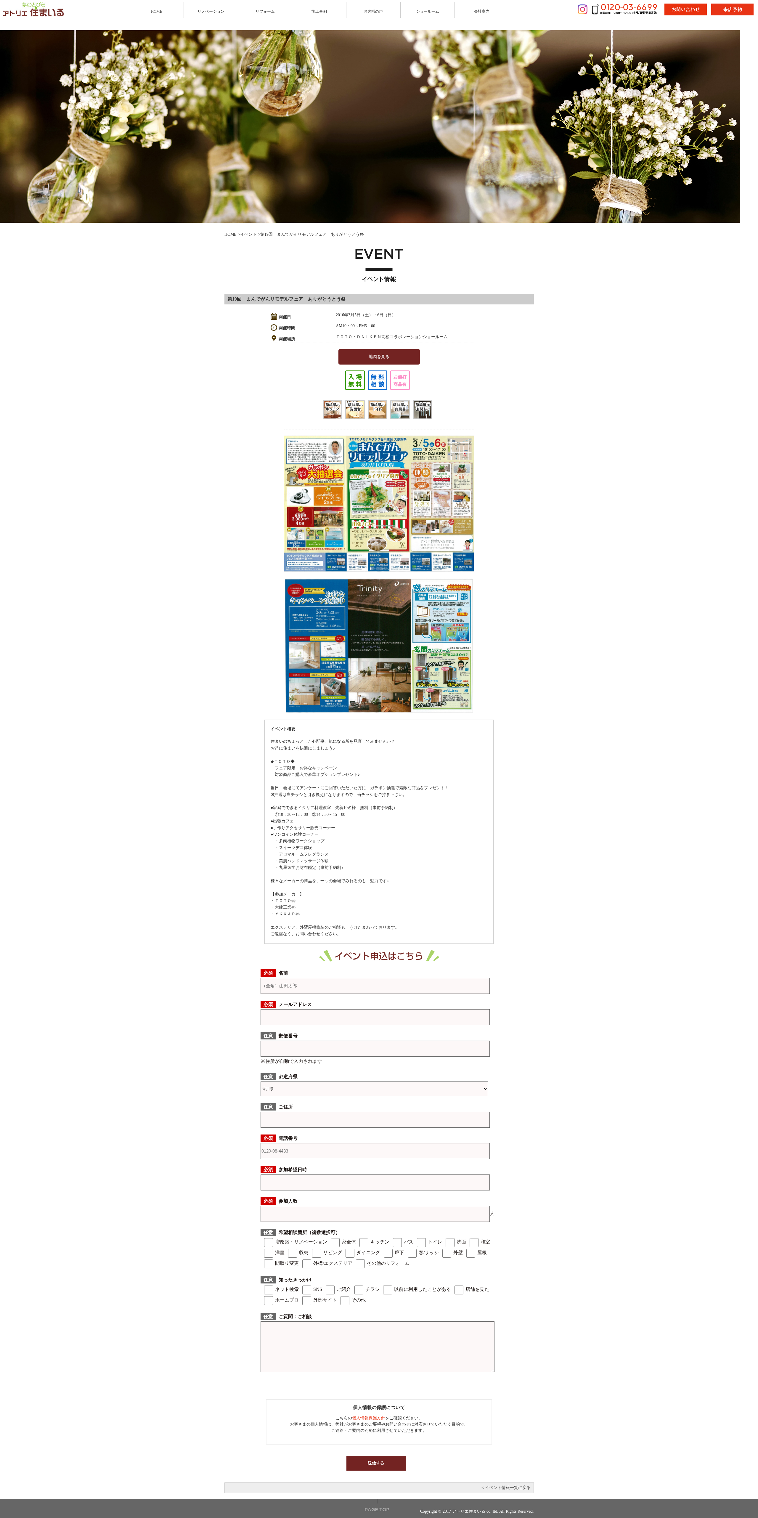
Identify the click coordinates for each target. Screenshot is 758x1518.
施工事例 (319, 11)
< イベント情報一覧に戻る (506, 1487)
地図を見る (379, 356)
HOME (156, 11)
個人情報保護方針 (368, 1418)
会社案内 (481, 11)
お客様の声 (373, 11)
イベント (248, 234)
